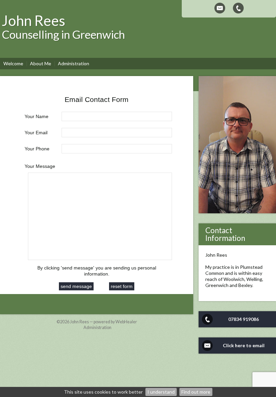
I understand (161, 392)
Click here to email (244, 345)
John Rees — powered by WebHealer (103, 321)
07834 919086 (243, 319)
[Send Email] (220, 8)
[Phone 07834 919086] (238, 8)
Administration (97, 327)
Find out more (195, 392)
